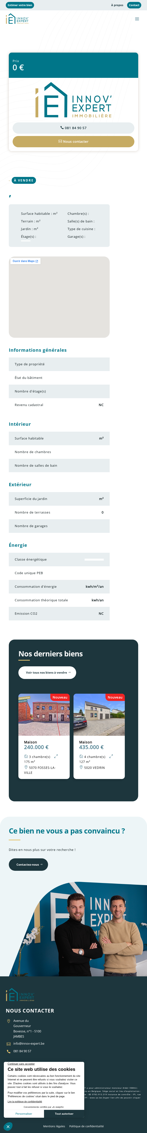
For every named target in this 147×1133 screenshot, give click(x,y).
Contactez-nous (27, 864)
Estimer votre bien (20, 5)
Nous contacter (74, 141)
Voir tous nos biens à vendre (46, 672)
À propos (117, 5)
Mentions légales (54, 1126)
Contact (134, 5)
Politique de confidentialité (86, 1126)
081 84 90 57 (73, 128)
